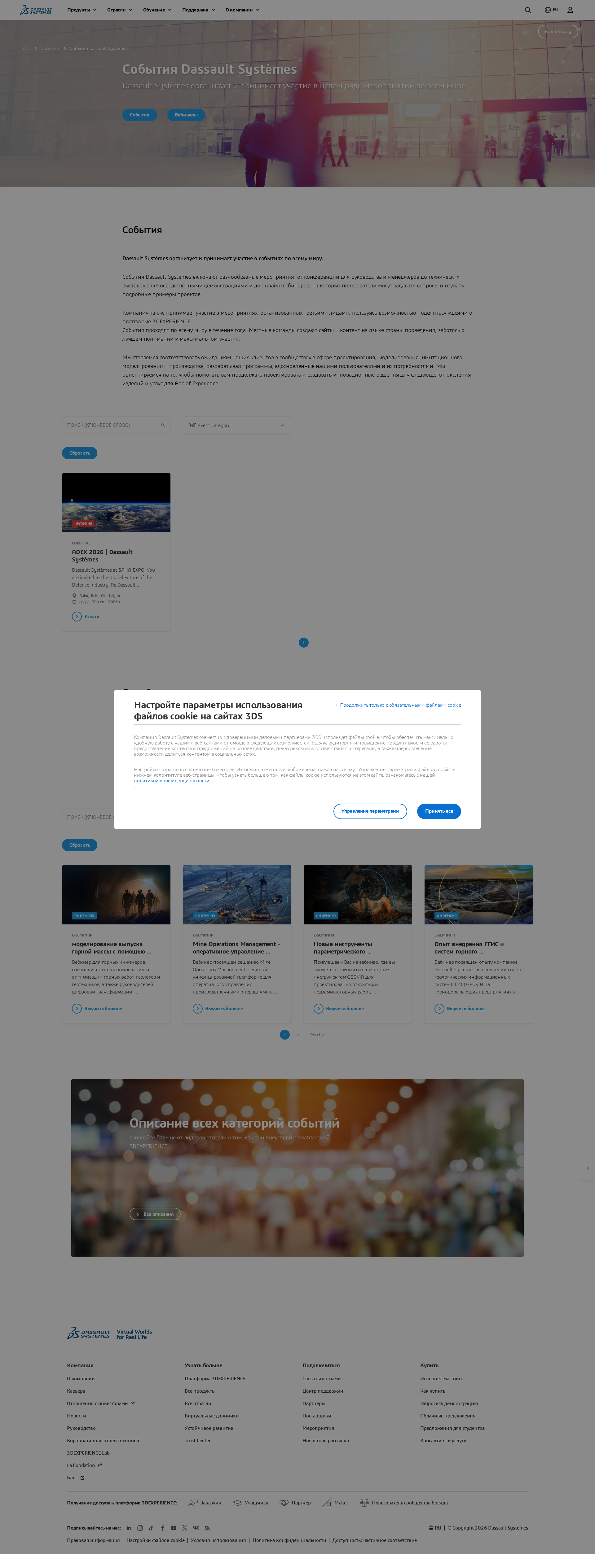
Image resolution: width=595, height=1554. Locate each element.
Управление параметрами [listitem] (370, 811)
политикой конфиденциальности (171, 780)
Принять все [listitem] (439, 811)
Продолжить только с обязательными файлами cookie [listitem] (400, 705)
